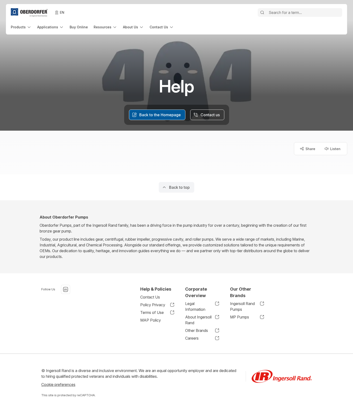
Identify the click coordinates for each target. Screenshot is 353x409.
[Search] (262, 12)
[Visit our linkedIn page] (65, 289)
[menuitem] (21, 27)
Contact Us (150, 297)
